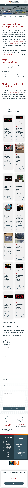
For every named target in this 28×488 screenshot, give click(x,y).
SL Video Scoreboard (7, 156)
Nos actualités (21, 468)
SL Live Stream (18, 156)
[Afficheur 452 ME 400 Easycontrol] (8, 301)
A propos (7, 468)
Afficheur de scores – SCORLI (19, 188)
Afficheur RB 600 (19, 128)
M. (4, 342)
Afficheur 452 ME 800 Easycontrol (8, 276)
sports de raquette (18, 41)
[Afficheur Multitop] (8, 124)
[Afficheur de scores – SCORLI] (19, 183)
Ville (4, 367)
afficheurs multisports (15, 43)
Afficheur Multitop (6, 128)
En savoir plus (8, 137)
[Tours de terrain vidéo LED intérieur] (19, 242)
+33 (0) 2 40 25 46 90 (8, 447)
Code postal (6, 362)
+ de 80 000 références (20, 424)
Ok (14, 483)
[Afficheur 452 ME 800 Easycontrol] (8, 271)
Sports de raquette (13, 16)
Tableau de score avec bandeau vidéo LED (19, 217)
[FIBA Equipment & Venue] (14, 463)
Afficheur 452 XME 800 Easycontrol (19, 276)
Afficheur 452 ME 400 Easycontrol (8, 306)
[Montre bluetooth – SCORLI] (8, 212)
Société (5, 350)
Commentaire (6, 391)
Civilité (4, 340)
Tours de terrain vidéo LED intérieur (19, 247)
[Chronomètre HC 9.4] (19, 301)
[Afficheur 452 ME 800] (8, 183)
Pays (4, 373)
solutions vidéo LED (14, 92)
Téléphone (5, 379)
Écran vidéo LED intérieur (7, 246)
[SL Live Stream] (19, 152)
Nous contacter (8, 442)
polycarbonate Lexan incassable (9, 54)
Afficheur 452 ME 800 (8, 187)
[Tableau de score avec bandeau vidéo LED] (19, 212)
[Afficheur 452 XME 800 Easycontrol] (19, 271)
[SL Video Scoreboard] (8, 152)
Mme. (10, 342)
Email (4, 385)
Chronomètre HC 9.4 (19, 305)
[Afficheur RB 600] (19, 124)
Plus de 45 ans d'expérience (7, 424)
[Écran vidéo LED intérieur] (8, 242)
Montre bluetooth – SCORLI (7, 217)
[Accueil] (14, 2)
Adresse (4, 356)
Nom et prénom (6, 344)
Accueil (6, 16)
